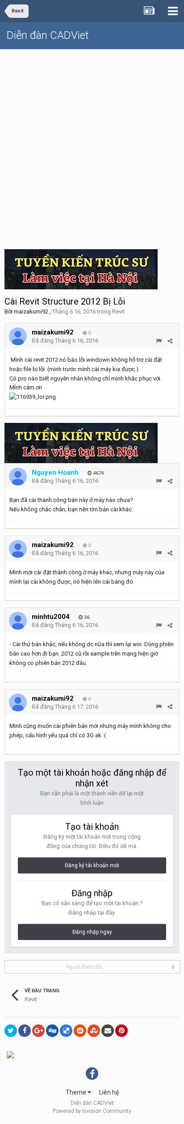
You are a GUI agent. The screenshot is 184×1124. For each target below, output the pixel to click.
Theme (77, 1092)
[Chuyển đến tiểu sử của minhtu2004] (18, 621)
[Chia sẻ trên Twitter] (10, 1030)
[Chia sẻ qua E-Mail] (107, 1030)
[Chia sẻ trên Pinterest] (121, 1030)
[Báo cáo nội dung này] (159, 341)
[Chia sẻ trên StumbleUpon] (94, 1030)
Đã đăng (65, 340)
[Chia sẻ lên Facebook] (24, 1030)
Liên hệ (109, 1092)
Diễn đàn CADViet (48, 35)
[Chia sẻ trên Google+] (38, 1030)
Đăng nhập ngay (92, 932)
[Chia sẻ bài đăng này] (169, 341)
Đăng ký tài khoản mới (92, 865)
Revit (118, 311)
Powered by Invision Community (92, 1111)
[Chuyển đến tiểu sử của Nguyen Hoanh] (18, 476)
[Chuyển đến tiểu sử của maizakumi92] (18, 336)
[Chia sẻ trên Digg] (52, 1030)
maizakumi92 (31, 311)
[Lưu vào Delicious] (66, 1030)
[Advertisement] (92, 146)
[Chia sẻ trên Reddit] (80, 1030)
